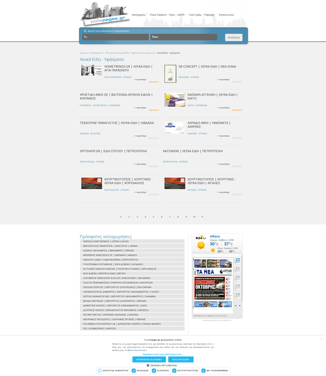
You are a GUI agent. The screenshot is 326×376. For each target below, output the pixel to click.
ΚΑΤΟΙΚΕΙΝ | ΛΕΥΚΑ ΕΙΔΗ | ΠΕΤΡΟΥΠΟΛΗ (193, 151)
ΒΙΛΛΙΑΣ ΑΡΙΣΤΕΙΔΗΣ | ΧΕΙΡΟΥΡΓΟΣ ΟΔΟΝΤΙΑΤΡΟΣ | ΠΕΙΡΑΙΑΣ (114, 300)
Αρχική (83, 52)
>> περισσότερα (140, 79)
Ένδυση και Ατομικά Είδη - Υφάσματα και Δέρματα (129, 52)
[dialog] (163, 356)
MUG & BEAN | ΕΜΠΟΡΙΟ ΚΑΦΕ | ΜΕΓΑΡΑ (104, 273)
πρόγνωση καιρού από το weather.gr (217, 320)
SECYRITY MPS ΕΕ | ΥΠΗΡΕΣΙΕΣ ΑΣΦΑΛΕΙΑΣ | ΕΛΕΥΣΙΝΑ (110, 314)
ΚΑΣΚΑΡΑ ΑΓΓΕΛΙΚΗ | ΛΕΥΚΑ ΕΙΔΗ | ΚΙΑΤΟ (213, 96)
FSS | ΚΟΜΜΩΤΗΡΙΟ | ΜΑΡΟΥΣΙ (99, 328)
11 (202, 216)
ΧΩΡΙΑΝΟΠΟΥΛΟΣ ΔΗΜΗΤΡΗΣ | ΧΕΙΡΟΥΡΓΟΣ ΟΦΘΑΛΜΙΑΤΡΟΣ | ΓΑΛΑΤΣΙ (121, 291)
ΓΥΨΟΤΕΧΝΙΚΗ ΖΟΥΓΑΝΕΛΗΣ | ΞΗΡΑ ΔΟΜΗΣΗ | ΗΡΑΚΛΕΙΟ (113, 264)
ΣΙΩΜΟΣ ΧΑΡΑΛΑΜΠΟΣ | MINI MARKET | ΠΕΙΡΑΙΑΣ (108, 250)
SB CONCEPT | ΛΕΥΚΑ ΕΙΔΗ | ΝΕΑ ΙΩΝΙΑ (207, 66)
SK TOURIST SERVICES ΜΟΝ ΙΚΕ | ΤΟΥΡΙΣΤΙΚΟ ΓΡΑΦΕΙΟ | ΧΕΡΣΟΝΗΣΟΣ (120, 268)
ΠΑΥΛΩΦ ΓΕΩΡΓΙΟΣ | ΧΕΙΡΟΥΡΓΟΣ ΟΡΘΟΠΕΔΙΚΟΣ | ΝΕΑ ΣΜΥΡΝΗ (117, 287)
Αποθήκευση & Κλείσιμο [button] (149, 359)
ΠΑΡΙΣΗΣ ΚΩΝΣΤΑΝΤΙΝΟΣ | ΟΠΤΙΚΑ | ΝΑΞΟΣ (106, 241)
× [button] (321, 339)
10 (194, 216)
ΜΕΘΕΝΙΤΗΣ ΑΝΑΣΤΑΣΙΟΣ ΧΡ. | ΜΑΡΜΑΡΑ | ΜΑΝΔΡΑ (110, 255)
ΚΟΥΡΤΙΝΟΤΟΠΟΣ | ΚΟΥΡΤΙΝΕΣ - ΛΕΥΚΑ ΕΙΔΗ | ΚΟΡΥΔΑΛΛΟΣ (128, 181)
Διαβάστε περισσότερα (136, 350)
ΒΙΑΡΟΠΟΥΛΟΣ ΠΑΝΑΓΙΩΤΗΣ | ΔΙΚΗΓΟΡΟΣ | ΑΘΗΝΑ (110, 245)
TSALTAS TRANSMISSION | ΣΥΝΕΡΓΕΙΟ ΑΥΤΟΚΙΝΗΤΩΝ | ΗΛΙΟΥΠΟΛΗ (118, 282)
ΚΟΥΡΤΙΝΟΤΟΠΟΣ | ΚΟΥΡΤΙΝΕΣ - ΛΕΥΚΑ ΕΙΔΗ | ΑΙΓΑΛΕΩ (212, 181)
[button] (163, 354)
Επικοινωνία (226, 14)
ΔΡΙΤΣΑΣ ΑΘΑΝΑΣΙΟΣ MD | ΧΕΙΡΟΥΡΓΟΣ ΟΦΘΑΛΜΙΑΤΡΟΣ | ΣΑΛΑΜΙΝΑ (119, 296)
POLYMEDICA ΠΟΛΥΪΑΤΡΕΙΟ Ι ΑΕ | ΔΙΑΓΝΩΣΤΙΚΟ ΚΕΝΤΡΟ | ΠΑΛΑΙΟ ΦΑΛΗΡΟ (122, 323)
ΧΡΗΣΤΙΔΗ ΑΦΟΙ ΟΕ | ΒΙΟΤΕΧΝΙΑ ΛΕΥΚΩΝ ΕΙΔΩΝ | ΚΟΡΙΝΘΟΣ (116, 96)
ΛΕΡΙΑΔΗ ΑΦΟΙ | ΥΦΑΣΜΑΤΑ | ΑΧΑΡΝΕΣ (209, 124)
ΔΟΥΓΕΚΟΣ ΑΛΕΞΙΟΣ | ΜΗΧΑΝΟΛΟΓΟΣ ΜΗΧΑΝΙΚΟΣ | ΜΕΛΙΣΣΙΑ (115, 310)
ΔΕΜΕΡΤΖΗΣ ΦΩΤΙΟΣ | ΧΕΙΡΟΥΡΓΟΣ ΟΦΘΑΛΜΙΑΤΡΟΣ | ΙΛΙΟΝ (115, 305)
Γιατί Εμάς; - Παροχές (202, 14)
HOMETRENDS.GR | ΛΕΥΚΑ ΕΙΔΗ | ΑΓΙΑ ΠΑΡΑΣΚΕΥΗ (128, 68)
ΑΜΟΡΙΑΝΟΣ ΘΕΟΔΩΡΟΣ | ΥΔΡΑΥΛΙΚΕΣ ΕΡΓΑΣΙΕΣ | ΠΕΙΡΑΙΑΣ (114, 319)
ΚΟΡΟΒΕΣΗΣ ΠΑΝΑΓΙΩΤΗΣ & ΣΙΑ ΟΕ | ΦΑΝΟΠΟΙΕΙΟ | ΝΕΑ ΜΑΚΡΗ (116, 278)
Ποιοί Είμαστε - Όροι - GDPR (167, 14)
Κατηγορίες (139, 14)
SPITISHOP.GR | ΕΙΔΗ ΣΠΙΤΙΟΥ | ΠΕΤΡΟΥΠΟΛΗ (113, 151)
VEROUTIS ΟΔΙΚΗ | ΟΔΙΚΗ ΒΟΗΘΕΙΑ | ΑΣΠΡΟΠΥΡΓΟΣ (110, 259)
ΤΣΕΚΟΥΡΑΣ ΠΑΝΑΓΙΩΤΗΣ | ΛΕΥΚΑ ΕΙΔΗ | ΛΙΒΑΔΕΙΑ (117, 123)
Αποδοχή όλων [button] (180, 359)
